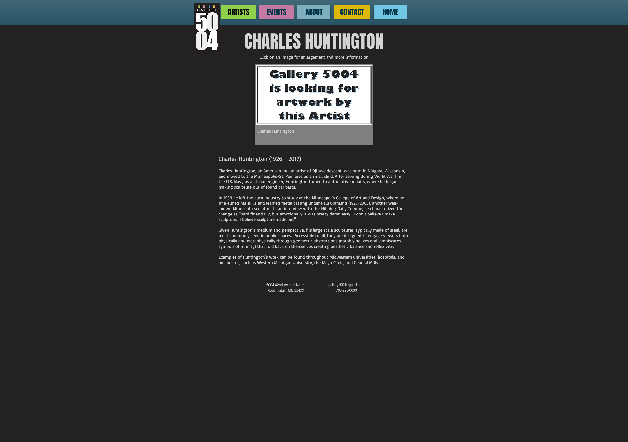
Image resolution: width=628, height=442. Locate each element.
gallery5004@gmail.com (346, 284)
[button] (314, 104)
